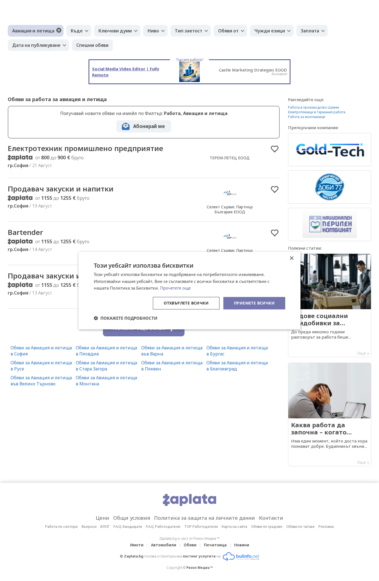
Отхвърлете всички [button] (186, 303)
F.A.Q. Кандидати (127, 526)
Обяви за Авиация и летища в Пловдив (106, 351)
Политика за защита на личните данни (204, 518)
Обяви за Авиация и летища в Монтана (106, 381)
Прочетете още (175, 288)
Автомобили (163, 544)
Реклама (326, 526)
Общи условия (131, 518)
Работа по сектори (61, 526)
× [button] (291, 258)
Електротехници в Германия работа (316, 112)
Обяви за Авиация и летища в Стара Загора (106, 366)
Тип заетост (188, 31)
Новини (241, 544)
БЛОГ (105, 526)
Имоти (136, 544)
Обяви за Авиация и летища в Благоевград (237, 366)
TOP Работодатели (201, 526)
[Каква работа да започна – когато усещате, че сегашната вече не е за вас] (329, 414)
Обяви (190, 544)
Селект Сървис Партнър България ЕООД (230, 209)
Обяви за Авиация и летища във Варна (172, 351)
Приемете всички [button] (254, 303)
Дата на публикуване (36, 45)
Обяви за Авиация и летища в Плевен (172, 366)
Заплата (310, 31)
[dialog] (189, 290)
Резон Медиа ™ (199, 567)
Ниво (153, 31)
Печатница (215, 544)
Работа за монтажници (306, 116)
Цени (102, 518)
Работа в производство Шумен (313, 107)
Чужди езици (269, 31)
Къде (77, 31)
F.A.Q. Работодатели (163, 526)
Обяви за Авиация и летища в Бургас (237, 351)
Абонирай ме (149, 126)
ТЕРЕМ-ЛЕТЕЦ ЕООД (230, 157)
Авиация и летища (33, 31)
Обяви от (228, 31)
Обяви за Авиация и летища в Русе (41, 366)
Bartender (25, 232)
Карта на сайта (234, 526)
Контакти (271, 518)
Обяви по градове (266, 526)
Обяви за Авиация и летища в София (41, 351)
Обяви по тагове (300, 526)
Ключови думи (115, 31)
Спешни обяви (92, 45)
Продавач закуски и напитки (60, 189)
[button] (125, 318)
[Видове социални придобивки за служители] (329, 305)
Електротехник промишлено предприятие (85, 148)
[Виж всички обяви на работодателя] (229, 201)
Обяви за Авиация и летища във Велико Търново (41, 381)
